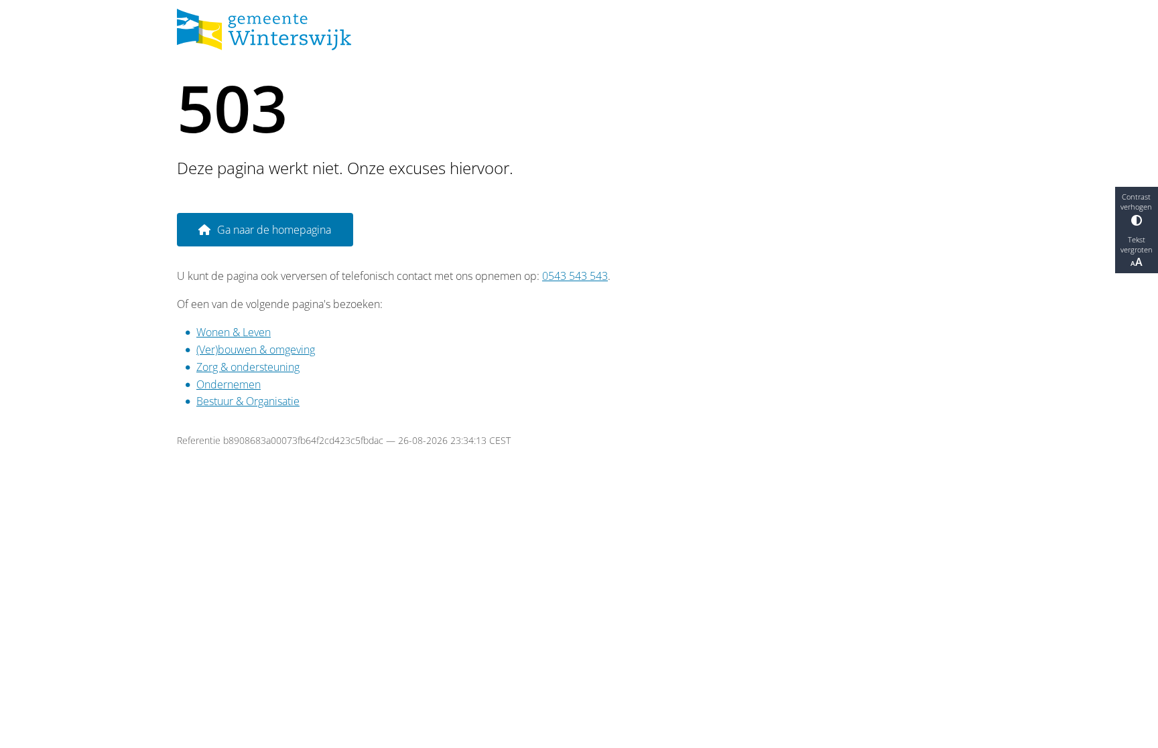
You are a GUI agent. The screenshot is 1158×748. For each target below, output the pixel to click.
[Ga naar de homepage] (573, 29)
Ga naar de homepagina (274, 229)
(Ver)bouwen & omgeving (255, 349)
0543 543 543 (575, 276)
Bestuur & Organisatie (248, 401)
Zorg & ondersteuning (248, 367)
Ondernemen (228, 384)
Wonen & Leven (233, 332)
